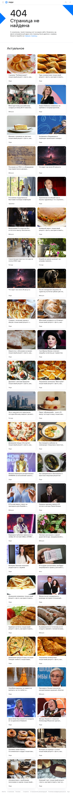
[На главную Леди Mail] (10, 2)
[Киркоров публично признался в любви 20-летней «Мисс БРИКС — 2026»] (21, 528)
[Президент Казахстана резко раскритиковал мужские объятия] (51, 681)
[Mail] (6, 2)
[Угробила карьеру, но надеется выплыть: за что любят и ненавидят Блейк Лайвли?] (21, 681)
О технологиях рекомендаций (38, 791)
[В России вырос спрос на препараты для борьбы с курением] (21, 497)
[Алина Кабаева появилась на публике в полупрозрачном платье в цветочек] (51, 99)
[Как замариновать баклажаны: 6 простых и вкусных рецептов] (51, 467)
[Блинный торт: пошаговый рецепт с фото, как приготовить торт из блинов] (51, 773)
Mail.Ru (4, 791)
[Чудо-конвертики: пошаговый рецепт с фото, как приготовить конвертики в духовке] (51, 68)
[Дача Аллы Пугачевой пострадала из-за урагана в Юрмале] (21, 712)
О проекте (26, 791)
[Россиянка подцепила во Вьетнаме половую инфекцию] (21, 191)
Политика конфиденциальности (57, 791)
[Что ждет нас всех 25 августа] (51, 160)
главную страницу (31, 36)
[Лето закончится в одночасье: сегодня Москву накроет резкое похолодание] (21, 405)
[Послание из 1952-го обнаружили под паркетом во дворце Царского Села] (21, 160)
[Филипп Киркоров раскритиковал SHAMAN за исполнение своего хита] (21, 467)
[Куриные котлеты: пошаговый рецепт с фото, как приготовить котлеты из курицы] (21, 620)
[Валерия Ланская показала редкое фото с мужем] (21, 559)
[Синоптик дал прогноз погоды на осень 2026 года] (21, 252)
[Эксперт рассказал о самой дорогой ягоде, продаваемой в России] (51, 528)
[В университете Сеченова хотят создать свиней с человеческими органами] (51, 620)
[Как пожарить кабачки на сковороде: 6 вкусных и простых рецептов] (51, 436)
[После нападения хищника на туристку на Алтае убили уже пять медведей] (51, 283)
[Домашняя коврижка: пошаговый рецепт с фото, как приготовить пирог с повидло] (21, 589)
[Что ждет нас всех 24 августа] (21, 283)
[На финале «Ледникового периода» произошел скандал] (51, 130)
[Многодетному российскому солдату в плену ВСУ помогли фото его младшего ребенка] (21, 99)
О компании (10, 791)
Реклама (17, 791)
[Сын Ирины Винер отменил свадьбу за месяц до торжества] (51, 344)
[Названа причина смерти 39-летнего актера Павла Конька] (51, 497)
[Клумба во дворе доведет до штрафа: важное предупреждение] (51, 252)
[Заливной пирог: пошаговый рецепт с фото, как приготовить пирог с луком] (51, 221)
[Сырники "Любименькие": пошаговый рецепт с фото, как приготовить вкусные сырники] (21, 68)
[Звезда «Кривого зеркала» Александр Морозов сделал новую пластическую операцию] (51, 712)
